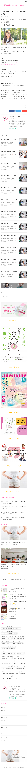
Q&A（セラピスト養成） (20, 663)
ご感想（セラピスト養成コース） (10, 673)
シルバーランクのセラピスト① (9, 633)
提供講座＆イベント (7, 676)
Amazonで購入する (14, 367)
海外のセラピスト (6, 671)
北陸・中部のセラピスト (19, 666)
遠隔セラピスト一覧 (20, 636)
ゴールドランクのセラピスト (8, 631)
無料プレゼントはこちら (14, 438)
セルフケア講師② (6, 641)
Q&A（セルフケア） (7, 663)
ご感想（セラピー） (7, 651)
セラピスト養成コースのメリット (9, 678)
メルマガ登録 (5, 681)
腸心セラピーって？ (7, 658)
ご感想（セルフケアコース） (8, 653)
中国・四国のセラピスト (8, 668)
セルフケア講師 (19, 661)
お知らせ (20, 653)
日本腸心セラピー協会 (14, 5)
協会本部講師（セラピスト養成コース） (11, 628)
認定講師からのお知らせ (8, 656)
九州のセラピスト (20, 668)
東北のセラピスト (6, 643)
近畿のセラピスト (17, 671)
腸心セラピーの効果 (19, 658)
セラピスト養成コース (7, 661)
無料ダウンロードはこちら (14, 466)
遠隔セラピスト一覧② (7, 636)
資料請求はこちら (14, 320)
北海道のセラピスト (18, 643)
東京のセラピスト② (19, 638)
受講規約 (23, 673)
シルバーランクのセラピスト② (9, 626)
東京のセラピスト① (7, 666)
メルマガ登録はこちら (14, 573)
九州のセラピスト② (7, 638)
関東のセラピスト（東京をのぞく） (10, 646)
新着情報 (19, 656)
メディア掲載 (17, 676)
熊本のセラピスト (17, 641)
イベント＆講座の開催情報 (8, 648)
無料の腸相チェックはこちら (14, 491)
